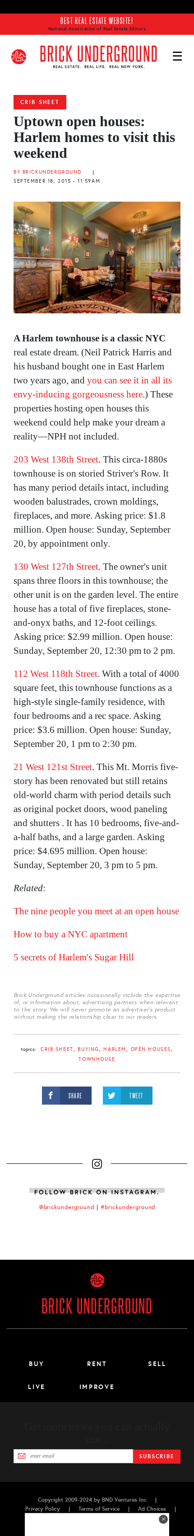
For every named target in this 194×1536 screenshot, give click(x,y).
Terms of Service (99, 1508)
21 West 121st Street (53, 766)
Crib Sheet (40, 102)
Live (37, 1387)
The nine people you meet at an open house (96, 911)
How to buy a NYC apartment (71, 934)
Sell (157, 1364)
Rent (97, 1364)
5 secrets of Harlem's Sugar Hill (74, 957)
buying (88, 1049)
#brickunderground (128, 1207)
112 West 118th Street (55, 673)
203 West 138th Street (56, 459)
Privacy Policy (42, 1508)
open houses (151, 1049)
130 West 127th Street (56, 566)
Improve (97, 1387)
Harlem (114, 1049)
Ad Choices (152, 1508)
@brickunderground (67, 1207)
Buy (37, 1364)
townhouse (97, 1059)
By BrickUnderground (48, 172)
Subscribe (157, 1456)
